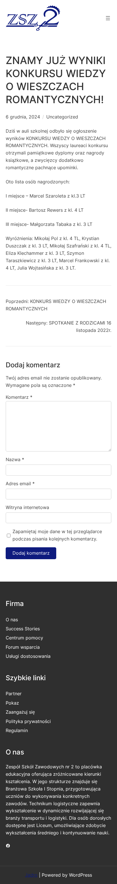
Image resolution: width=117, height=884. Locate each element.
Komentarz (19, 397)
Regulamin (17, 730)
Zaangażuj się (20, 712)
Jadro (31, 875)
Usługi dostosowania (28, 656)
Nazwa (15, 459)
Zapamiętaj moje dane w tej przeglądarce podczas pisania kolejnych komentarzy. (57, 535)
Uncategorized (62, 117)
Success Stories (23, 628)
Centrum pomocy (24, 638)
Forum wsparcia (23, 647)
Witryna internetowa (27, 507)
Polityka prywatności (28, 721)
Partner (14, 693)
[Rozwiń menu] (108, 18)
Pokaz (12, 703)
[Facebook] (8, 845)
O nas (12, 619)
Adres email (20, 483)
